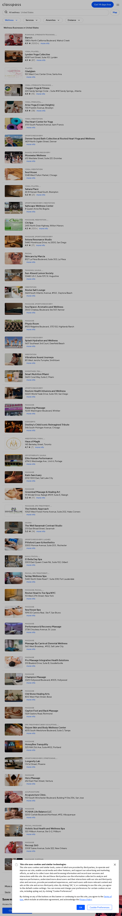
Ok (80, 907)
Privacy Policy (86, 899)
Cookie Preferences (100, 907)
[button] (115, 865)
